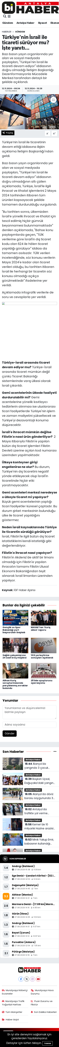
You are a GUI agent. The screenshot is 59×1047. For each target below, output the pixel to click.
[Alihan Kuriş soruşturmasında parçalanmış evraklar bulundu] (15, 670)
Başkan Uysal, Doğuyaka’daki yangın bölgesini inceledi (38, 781)
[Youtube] (38, 979)
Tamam (47, 1043)
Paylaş (9, 132)
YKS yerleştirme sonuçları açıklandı (42, 656)
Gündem (7, 23)
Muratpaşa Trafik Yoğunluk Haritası (13, 1003)
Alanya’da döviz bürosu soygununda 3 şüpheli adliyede (38, 796)
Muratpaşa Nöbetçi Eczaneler (15, 992)
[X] (26, 979)
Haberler (6, 31)
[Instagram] (32, 979)
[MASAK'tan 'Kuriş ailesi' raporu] (44, 617)
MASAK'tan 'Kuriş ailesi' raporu (40, 628)
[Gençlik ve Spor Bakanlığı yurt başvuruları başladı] (15, 617)
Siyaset (42, 23)
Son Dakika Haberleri (45, 1012)
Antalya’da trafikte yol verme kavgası (36, 811)
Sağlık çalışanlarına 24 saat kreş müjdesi (14, 656)
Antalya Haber (25, 23)
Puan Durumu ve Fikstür (42, 1003)
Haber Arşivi (12, 1019)
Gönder (10, 733)
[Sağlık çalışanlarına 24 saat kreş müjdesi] (15, 645)
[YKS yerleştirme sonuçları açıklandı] (44, 645)
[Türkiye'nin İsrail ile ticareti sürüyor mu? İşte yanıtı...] (29, 111)
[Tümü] (55, 751)
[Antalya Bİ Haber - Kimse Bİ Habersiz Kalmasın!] (30, 8)
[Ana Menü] (9, 16)
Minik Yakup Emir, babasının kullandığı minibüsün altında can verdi (39, 842)
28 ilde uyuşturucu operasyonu (41, 682)
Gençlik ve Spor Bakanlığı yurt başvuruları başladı (14, 630)
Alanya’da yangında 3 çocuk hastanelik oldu (36, 766)
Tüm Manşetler (13, 1012)
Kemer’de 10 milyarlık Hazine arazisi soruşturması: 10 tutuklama (38, 826)
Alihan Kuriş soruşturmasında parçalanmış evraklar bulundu (15, 684)
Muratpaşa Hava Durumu (42, 992)
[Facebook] (20, 979)
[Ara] (4, 16)
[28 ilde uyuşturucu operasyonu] (44, 670)
